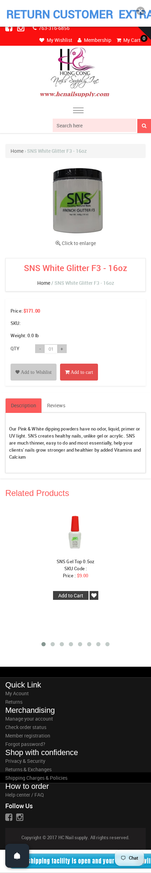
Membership (97, 40)
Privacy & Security (25, 761)
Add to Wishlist (36, 372)
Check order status (25, 727)
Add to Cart (70, 595)
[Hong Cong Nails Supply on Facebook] (9, 27)
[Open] (17, 856)
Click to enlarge (79, 243)
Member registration (27, 735)
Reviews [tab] (56, 405)
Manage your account (29, 718)
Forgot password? (25, 744)
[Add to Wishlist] (34, 364)
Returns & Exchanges (28, 769)
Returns (13, 701)
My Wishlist (59, 40)
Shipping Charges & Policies (36, 777)
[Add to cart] (79, 364)
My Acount (17, 693)
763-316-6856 (54, 28)
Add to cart (81, 372)
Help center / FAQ (24, 794)
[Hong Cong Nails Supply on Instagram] (21, 27)
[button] (140, 11)
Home (17, 150)
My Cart (131, 40)
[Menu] (78, 111)
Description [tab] (23, 405)
